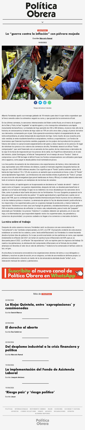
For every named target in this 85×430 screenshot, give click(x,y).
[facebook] (35, 103)
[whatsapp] (49, 103)
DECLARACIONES (59, 411)
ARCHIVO (48, 411)
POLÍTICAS (42, 30)
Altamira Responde (42, 413)
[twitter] (40, 103)
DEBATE (40, 411)
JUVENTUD (14, 411)
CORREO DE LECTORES (28, 411)
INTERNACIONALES (21, 409)
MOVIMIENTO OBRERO (38, 409)
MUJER (50, 409)
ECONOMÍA (58, 409)
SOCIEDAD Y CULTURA (72, 409)
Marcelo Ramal (46, 38)
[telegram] (45, 103)
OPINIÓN (70, 411)
